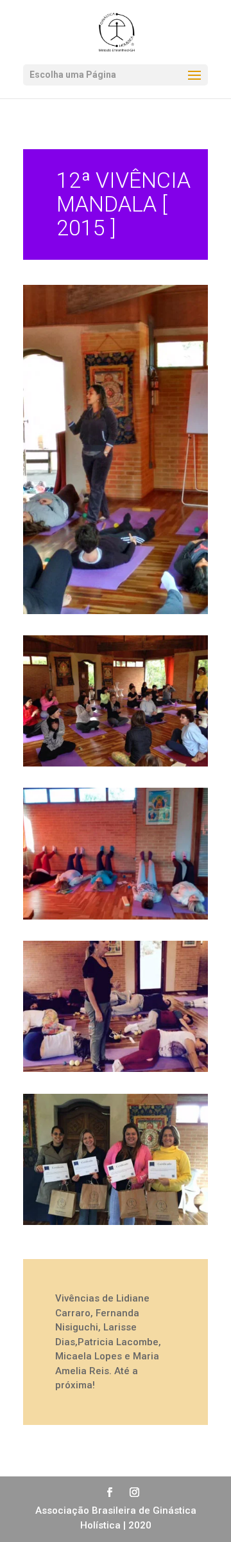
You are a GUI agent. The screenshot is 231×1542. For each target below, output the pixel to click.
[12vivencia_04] (115, 1072)
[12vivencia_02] (115, 766)
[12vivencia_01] (115, 614)
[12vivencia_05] (115, 1225)
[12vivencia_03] (115, 919)
